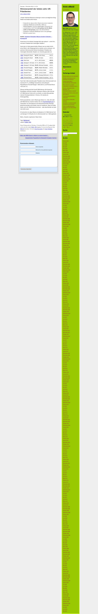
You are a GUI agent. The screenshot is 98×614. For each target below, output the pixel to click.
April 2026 (65, 148)
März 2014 (65, 414)
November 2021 (66, 243)
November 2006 (66, 576)
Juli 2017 (65, 340)
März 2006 (65, 592)
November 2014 (66, 398)
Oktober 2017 (66, 334)
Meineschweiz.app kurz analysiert (70, 76)
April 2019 (65, 300)
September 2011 (66, 467)
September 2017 (66, 336)
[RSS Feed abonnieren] (64, 69)
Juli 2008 (65, 539)
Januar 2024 (65, 194)
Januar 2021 (65, 262)
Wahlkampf (26, 120)
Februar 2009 (66, 525)
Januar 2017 (65, 351)
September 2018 (66, 313)
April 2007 (65, 567)
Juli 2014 (65, 406)
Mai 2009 (65, 520)
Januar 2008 (65, 550)
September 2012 (66, 446)
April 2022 (65, 233)
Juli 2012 (65, 450)
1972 (22, 75)
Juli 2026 (65, 142)
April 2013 (65, 434)
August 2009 (66, 514)
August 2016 (66, 360)
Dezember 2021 (66, 241)
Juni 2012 (65, 451)
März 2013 (65, 436)
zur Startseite (66, 9)
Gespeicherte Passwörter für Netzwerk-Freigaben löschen (41, 138)
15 (70, 122)
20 (67, 123)
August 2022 (66, 226)
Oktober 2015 (66, 379)
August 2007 (66, 559)
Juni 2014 (65, 408)
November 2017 (66, 332)
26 (66, 125)
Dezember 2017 (66, 330)
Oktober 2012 (66, 444)
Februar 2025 (66, 173)
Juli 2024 (65, 182)
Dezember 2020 (66, 264)
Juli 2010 (65, 493)
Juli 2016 (65, 362)
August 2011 (66, 468)
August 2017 (66, 338)
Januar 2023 (65, 216)
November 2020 (66, 266)
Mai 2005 (65, 611)
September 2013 (66, 425)
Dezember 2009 (66, 506)
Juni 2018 (65, 319)
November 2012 (66, 442)
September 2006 (66, 580)
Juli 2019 (65, 296)
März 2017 (65, 347)
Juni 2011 (65, 472)
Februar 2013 (66, 438)
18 (65, 123)
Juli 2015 (65, 383)
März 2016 (65, 370)
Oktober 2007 (66, 556)
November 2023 (66, 197)
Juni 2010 (65, 495)
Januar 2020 (65, 285)
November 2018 (66, 309)
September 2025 (66, 161)
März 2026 (65, 150)
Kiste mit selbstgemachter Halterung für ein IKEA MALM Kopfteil (69, 107)
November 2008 (66, 531)
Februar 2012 (66, 459)
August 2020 (66, 271)
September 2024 (66, 178)
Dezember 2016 (66, 353)
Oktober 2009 (66, 510)
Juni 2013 (65, 431)
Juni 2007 (65, 563)
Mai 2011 (65, 474)
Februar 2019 (66, 304)
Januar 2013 (65, 440)
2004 (22, 55)
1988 (22, 65)
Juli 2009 (65, 516)
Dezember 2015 (66, 376)
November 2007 (66, 554)
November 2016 (66, 355)
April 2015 (65, 389)
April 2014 (65, 412)
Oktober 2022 (66, 222)
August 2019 (66, 294)
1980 (22, 70)
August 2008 (66, 537)
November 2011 (66, 463)
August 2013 (66, 427)
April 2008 (65, 544)
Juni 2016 (65, 364)
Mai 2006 (65, 588)
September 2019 (66, 292)
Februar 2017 (66, 349)
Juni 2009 (65, 518)
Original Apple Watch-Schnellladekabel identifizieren (69, 82)
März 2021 (65, 258)
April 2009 (65, 522)
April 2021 (65, 256)
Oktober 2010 (66, 487)
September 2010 (66, 489)
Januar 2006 (65, 595)
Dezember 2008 (66, 529)
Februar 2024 (66, 192)
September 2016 (66, 359)
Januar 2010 (65, 504)
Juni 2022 (65, 230)
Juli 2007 (65, 561)
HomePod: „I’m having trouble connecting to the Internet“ (69, 103)
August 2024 (66, 180)
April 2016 (65, 368)
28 (69, 125)
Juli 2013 (65, 429)
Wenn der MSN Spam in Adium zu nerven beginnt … (34, 135)
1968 (22, 77)
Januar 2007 (65, 573)
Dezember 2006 (66, 575)
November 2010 (66, 486)
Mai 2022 (65, 232)
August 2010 (66, 491)
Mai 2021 (65, 254)
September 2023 (66, 201)
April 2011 (65, 476)
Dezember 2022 (66, 218)
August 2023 (66, 203)
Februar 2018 (66, 326)
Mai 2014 (65, 410)
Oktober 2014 (66, 400)
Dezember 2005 (66, 597)
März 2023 (65, 213)
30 (72, 125)
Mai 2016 (65, 366)
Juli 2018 (65, 317)
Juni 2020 (65, 275)
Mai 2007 (65, 565)
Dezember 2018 (66, 307)
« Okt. (64, 127)
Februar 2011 (66, 480)
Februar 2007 (66, 571)
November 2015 (66, 378)
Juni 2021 (65, 252)
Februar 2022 (66, 237)
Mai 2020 (65, 277)
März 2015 (65, 391)
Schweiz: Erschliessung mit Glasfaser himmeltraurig (69, 78)
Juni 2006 (65, 586)
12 (66, 122)
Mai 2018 (65, 321)
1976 (22, 72)
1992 (22, 63)
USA (29, 122)
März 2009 (65, 523)
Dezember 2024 (66, 175)
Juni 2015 (65, 385)
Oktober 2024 (66, 177)
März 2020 (65, 281)
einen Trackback (48, 129)
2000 (22, 58)
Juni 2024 (65, 184)
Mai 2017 (65, 343)
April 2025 (65, 169)
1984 (22, 68)
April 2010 (65, 499)
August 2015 (66, 381)
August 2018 (66, 315)
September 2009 (66, 512)
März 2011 (65, 478)
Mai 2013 (65, 432)
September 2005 (66, 603)
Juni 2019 (65, 298)
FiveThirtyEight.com (48, 102)
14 (69, 122)
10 (63, 122)
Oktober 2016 (66, 357)
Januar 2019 (65, 306)
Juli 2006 (65, 584)
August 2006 (66, 582)
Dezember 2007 (66, 552)
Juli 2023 (65, 205)
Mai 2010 (65, 497)
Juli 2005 (65, 607)
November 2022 (66, 220)
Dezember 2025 (66, 156)
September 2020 (66, 269)
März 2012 (65, 457)
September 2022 (66, 224)
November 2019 (66, 288)
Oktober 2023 (66, 199)
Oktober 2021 (66, 245)
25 (65, 125)
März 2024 (65, 190)
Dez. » (68, 127)
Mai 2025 (65, 167)
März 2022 (65, 235)
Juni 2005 (65, 609)
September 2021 (66, 247)
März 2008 (65, 546)
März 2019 (65, 302)
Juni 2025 (65, 165)
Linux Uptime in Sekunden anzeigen (69, 100)
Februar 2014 (66, 415)
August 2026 (66, 141)
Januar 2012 (65, 461)
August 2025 (66, 163)
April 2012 (65, 455)
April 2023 (65, 211)
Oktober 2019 (66, 290)
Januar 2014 (65, 417)
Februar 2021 (66, 260)
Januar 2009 (65, 527)
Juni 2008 (65, 540)
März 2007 (65, 569)
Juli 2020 (65, 273)
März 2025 (65, 171)
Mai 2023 (65, 209)
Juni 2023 (65, 207)
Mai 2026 (65, 146)
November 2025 (66, 158)
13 (67, 122)
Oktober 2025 (66, 160)
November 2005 (66, 599)
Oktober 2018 (66, 311)
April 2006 (65, 590)
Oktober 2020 (66, 268)
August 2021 (66, 249)
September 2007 (66, 558)
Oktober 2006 (66, 578)
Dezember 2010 (66, 484)
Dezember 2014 (66, 396)
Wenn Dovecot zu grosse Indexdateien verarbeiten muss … (70, 85)
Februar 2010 (66, 503)
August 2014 (66, 404)
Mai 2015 (65, 387)
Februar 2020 (66, 283)
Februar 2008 (66, 548)
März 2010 (65, 501)
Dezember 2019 (66, 287)
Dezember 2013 (66, 419)
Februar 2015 (66, 393)
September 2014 (66, 402)
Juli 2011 (65, 470)
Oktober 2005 (66, 601)
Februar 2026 (66, 152)
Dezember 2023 (66, 196)
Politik (26, 122)
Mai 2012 (65, 453)
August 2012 (66, 448)
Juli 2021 (65, 251)
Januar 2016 (65, 374)
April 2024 (65, 188)
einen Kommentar (38, 129)
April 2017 (65, 345)
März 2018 (65, 324)
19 (66, 123)
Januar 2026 (65, 154)
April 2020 (65, 279)
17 (63, 123)
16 (72, 122)
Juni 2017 (65, 342)
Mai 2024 (65, 186)
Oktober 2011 (66, 465)
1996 (22, 60)
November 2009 (66, 508)
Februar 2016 (66, 372)
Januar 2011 (65, 482)
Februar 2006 (66, 594)
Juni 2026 (65, 144)
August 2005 (66, 605)
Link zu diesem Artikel (25, 14)
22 (70, 123)
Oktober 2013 (66, 423)
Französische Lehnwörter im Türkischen (69, 96)
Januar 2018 (65, 328)
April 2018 (65, 323)
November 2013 (66, 421)
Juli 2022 (65, 228)
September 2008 (66, 535)
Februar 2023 (66, 214)
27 (67, 125)
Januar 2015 (65, 395)
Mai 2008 (65, 542)
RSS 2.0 (22, 129)
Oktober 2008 (66, 533)
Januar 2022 (65, 239)
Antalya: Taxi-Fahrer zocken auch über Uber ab (70, 93)
